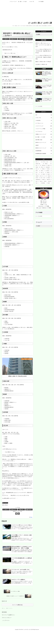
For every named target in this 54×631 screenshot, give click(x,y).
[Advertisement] (17, 142)
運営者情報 (4, 612)
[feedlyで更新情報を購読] (16, 514)
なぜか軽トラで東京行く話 (41, 64)
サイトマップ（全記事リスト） (8, 614)
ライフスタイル (5, 502)
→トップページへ (5, 620)
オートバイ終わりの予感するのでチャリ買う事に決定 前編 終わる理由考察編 (44, 57)
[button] (51, 106)
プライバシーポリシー (6, 617)
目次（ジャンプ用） (9, 53)
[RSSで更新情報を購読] (19, 514)
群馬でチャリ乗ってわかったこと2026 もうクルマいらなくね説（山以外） (43, 45)
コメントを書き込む (17, 604)
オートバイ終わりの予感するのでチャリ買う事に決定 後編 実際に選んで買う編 (44, 51)
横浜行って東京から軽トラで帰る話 (43, 61)
